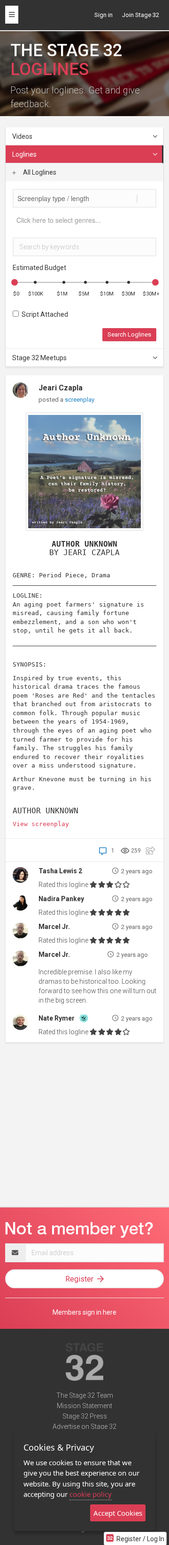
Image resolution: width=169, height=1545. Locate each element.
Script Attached (43, 314)
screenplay (79, 399)
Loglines (24, 154)
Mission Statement (84, 1406)
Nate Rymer (56, 1018)
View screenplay (41, 823)
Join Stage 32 (140, 14)
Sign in (103, 14)
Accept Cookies (117, 1513)
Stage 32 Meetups (39, 358)
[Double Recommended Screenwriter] (83, 1017)
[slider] (14, 282)
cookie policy (90, 1494)
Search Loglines (129, 334)
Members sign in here (84, 1312)
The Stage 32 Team (84, 1395)
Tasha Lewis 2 (60, 871)
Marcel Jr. (54, 926)
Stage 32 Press (84, 1416)
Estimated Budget (39, 267)
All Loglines (39, 172)
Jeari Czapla (60, 387)
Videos (22, 136)
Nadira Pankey (61, 899)
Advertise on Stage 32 (84, 1426)
